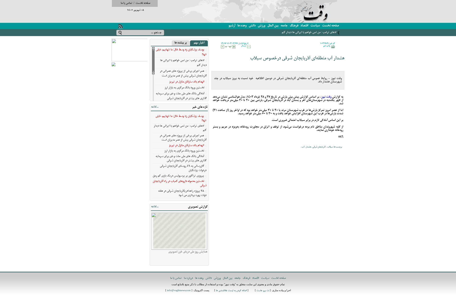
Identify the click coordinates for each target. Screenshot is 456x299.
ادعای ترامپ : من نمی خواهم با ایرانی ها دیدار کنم (309, 32)
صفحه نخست (143, 3)
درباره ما (188, 278)
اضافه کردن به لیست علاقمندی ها (231, 291)
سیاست (315, 26)
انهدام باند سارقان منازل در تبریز (186, 81)
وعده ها (242, 26)
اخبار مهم (199, 43)
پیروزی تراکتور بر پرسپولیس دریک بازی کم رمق (178, 175)
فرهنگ (294, 26)
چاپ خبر (326, 46)
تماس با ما (126, 3)
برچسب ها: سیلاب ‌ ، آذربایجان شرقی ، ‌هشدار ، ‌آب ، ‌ (321, 147)
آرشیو (231, 26)
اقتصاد (304, 26)
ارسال (243, 46)
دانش (252, 26)
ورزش (261, 26)
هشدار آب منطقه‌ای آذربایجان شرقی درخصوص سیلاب (297, 58)
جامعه (284, 26)
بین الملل (272, 26)
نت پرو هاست (262, 291)
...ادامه (154, 107)
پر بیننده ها (180, 43)
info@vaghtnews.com (179, 291)
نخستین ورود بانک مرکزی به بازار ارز (184, 87)
